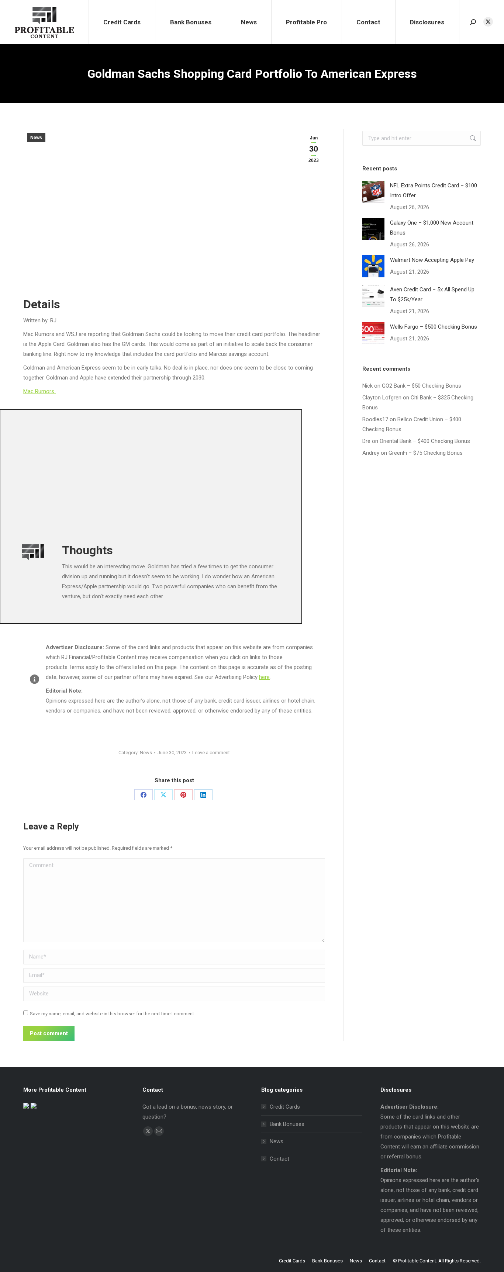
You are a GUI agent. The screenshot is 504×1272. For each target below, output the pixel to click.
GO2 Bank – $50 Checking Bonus (421, 385)
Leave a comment (211, 752)
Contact (279, 1158)
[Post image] (373, 192)
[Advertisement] (231, 474)
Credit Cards (285, 1106)
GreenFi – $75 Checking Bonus (426, 453)
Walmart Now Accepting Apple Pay (432, 260)
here (264, 677)
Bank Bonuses (287, 1124)
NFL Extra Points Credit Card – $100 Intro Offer (433, 190)
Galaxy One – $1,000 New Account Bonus (431, 227)
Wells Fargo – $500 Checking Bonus (433, 326)
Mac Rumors (39, 391)
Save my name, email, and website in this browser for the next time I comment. (112, 1013)
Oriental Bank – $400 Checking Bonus (425, 441)
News (36, 137)
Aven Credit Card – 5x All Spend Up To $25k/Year (432, 294)
